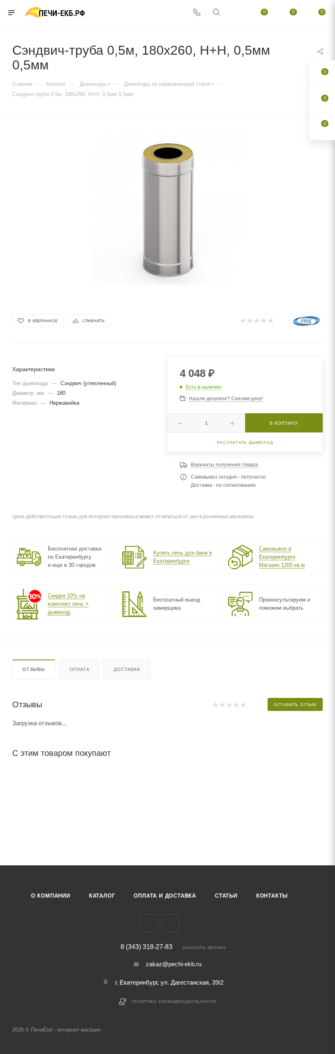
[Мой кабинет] (235, 12)
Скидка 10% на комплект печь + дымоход (68, 604)
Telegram (149, 923)
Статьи (226, 896)
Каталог (102, 896)
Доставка (127, 669)
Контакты (272, 896)
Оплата (79, 669)
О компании (50, 896)
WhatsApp (170, 923)
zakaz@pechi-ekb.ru (173, 963)
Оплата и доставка (165, 896)
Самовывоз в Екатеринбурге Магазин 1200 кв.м (282, 557)
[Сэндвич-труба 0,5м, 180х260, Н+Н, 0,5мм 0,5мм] (168, 208)
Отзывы (33, 669)
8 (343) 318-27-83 (146, 947)
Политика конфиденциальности (174, 1001)
